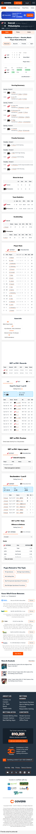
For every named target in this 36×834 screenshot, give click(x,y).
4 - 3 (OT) (18, 408)
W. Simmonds (14, 110)
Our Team (6, 704)
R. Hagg (13, 120)
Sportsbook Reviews (26, 702)
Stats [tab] (7, 32)
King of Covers (24, 718)
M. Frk (12, 97)
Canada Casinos (8, 718)
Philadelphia (14, 26)
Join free (18, 3)
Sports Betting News (26, 704)
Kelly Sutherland (16, 328)
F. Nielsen (11, 257)
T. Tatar (11, 287)
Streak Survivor (24, 716)
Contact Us (7, 700)
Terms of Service (26, 767)
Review (31, 600)
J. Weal (13, 152)
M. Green (13, 105)
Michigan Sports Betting (23, 572)
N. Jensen (11, 281)
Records (15, 43)
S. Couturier (14, 128)
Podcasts (22, 707)
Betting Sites (9, 712)
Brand (5, 706)
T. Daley (11, 275)
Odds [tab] (29, 32)
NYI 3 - (19, 498)
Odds (32, 8)
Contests (23, 712)
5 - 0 (17, 430)
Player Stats (26, 61)
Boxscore (6, 43)
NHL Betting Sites (9, 576)
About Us (7, 696)
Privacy (17, 767)
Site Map (7, 767)
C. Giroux (13, 145)
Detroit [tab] (12, 250)
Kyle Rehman (8, 328)
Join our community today (18, 741)
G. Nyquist (13, 115)
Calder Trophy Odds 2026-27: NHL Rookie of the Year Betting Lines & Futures (20, 680)
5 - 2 (17, 423)
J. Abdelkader (12, 263)
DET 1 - (19, 509)
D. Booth (11, 278)
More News (32, 660)
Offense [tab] (12, 532)
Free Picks (25, 8)
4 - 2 (17, 427)
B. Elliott (6, 237)
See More (18, 653)
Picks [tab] (18, 32)
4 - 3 (17, 414)
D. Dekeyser (12, 301)
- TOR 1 (19, 501)
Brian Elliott (26, 57)
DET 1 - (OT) (20, 506)
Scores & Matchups (14, 8)
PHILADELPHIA (27, 453)
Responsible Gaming (26, 709)
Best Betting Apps (9, 720)
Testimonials (7, 708)
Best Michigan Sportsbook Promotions (15, 585)
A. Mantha (11, 290)
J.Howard (6, 501)
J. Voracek (13, 168)
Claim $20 (30, 15)
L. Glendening (12, 292)
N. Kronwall (12, 272)
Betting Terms (17, 389)
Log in (27, 3)
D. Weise (13, 92)
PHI (6, 373)
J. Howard (6, 227)
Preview (24, 43)
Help (12, 767)
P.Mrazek (6, 498)
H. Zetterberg (12, 266)
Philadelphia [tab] (24, 250)
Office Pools (23, 720)
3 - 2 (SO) (18, 405)
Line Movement (25, 76)
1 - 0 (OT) (18, 402)
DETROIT (11, 453)
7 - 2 (17, 420)
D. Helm (11, 298)
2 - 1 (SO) (18, 417)
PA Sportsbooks (9, 572)
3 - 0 (17, 411)
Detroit (11, 23)
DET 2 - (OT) (21, 504)
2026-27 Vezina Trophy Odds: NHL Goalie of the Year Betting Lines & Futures (20, 672)
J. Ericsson (14, 157)
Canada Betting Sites (10, 716)
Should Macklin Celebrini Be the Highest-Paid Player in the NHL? (20, 665)
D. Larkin (11, 304)
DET (7, 370)
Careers (5, 702)
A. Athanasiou (14, 164)
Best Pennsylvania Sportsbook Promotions (16, 581)
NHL (3, 8)
